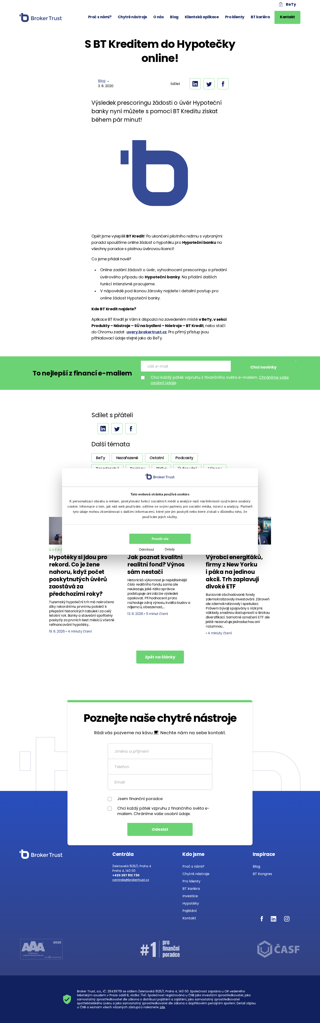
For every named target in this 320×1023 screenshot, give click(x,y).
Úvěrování (62, 549)
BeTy (291, 4)
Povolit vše (160, 539)
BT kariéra (260, 17)
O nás (158, 17)
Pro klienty (234, 17)
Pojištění (189, 910)
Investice (190, 895)
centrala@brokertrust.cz (130, 880)
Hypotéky (190, 903)
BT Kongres (262, 873)
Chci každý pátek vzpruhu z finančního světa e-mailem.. (220, 380)
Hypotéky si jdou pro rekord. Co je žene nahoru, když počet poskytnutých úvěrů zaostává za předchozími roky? (78, 575)
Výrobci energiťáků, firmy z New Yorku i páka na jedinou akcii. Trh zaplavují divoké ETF (234, 571)
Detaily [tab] (170, 549)
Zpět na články (160, 657)
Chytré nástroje (132, 17)
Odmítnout (146, 549)
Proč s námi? (100, 17)
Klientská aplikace (202, 17)
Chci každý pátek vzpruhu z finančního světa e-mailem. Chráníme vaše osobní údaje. (163, 810)
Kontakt (287, 17)
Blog (174, 17)
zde (162, 1007)
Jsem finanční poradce (140, 798)
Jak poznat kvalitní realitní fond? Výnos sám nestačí (156, 564)
